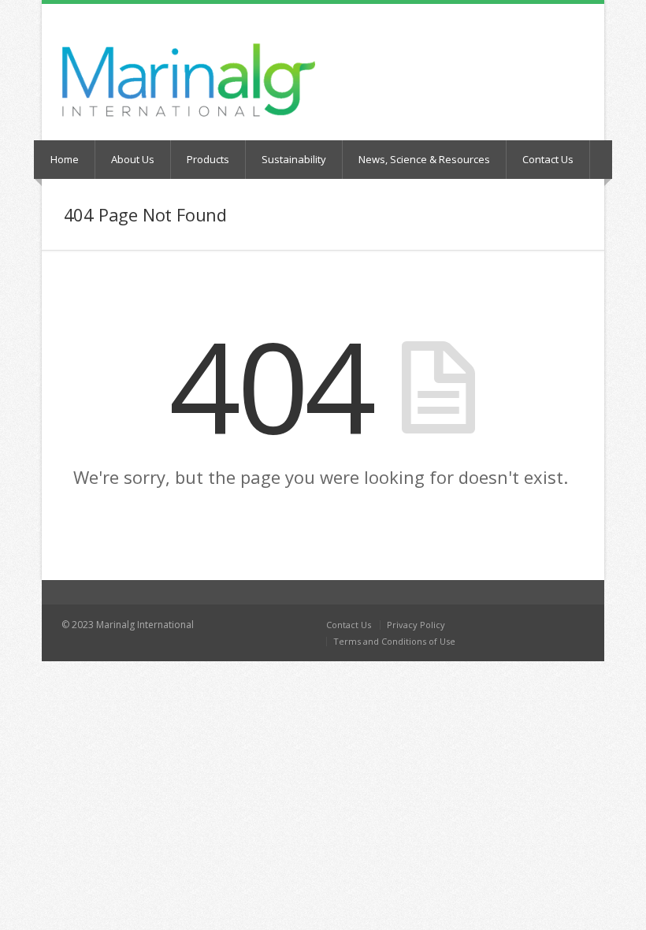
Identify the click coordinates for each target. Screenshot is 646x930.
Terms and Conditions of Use (394, 641)
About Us (132, 159)
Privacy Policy (416, 625)
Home (64, 159)
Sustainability (294, 159)
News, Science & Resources (424, 159)
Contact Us (548, 159)
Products (208, 159)
